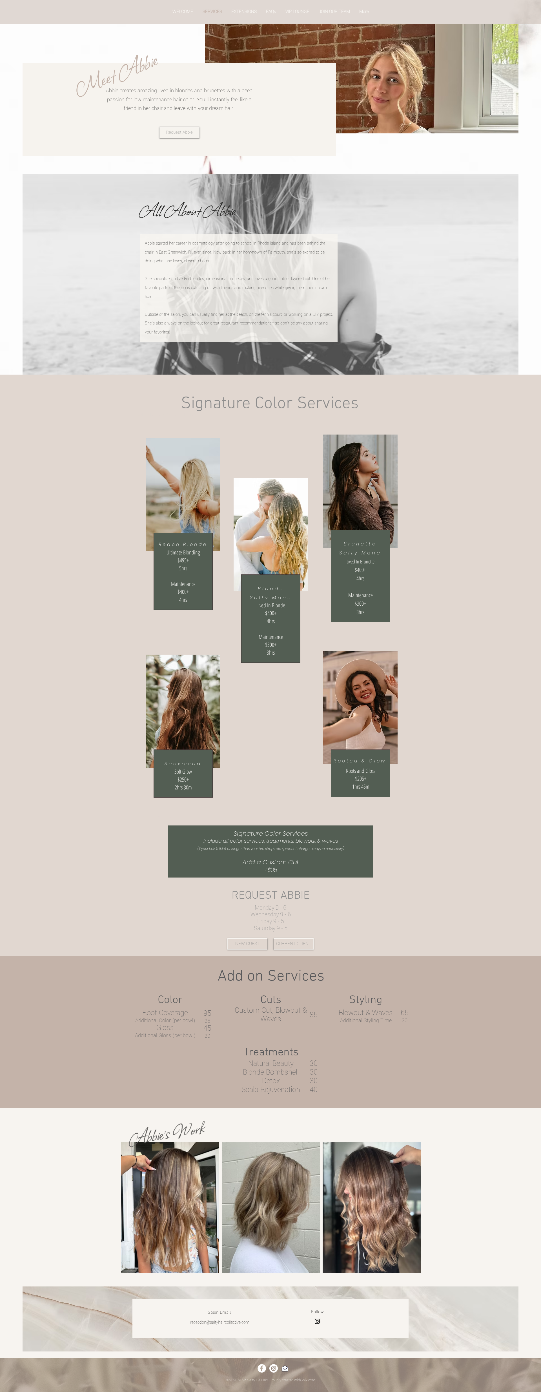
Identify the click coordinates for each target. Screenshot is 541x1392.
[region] (183, 529)
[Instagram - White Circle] (273, 1368)
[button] (247, 944)
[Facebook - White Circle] (262, 1368)
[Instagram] (317, 1321)
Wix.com (308, 1380)
